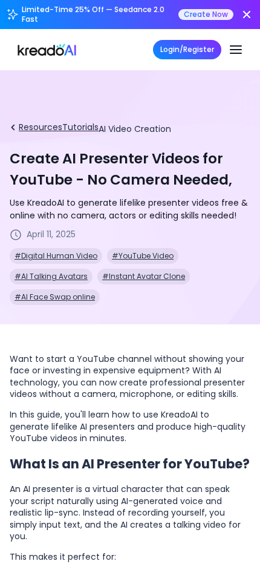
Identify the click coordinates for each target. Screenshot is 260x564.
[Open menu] (236, 49)
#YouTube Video (143, 256)
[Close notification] (247, 14)
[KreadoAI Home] (47, 50)
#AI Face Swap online (55, 297)
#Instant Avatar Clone (143, 276)
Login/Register (187, 49)
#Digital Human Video (56, 256)
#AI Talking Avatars (51, 276)
